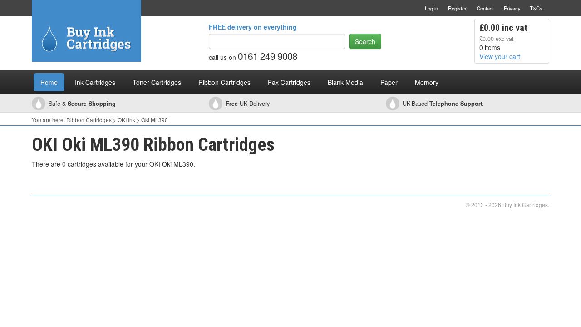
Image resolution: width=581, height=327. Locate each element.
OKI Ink (126, 120)
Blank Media (345, 82)
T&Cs (536, 8)
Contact (485, 8)
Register (457, 8)
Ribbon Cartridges (224, 82)
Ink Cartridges (95, 82)
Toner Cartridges (157, 82)
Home (49, 82)
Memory (426, 82)
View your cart (499, 56)
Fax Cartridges (289, 82)
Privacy (512, 8)
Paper (389, 82)
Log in (431, 8)
